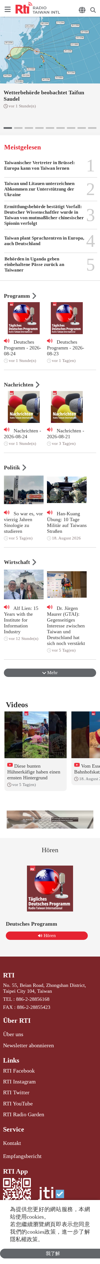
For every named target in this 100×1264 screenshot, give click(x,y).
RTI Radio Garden (23, 1114)
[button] (8, 128)
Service (13, 1129)
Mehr (52, 672)
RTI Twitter (16, 1092)
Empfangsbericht (22, 1156)
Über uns (13, 1034)
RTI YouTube (18, 1103)
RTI (8, 975)
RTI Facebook (19, 1071)
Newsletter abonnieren (28, 1045)
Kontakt (12, 1143)
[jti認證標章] (51, 1196)
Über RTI (17, 1020)
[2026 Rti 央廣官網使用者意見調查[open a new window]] (50, 819)
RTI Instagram (19, 1081)
